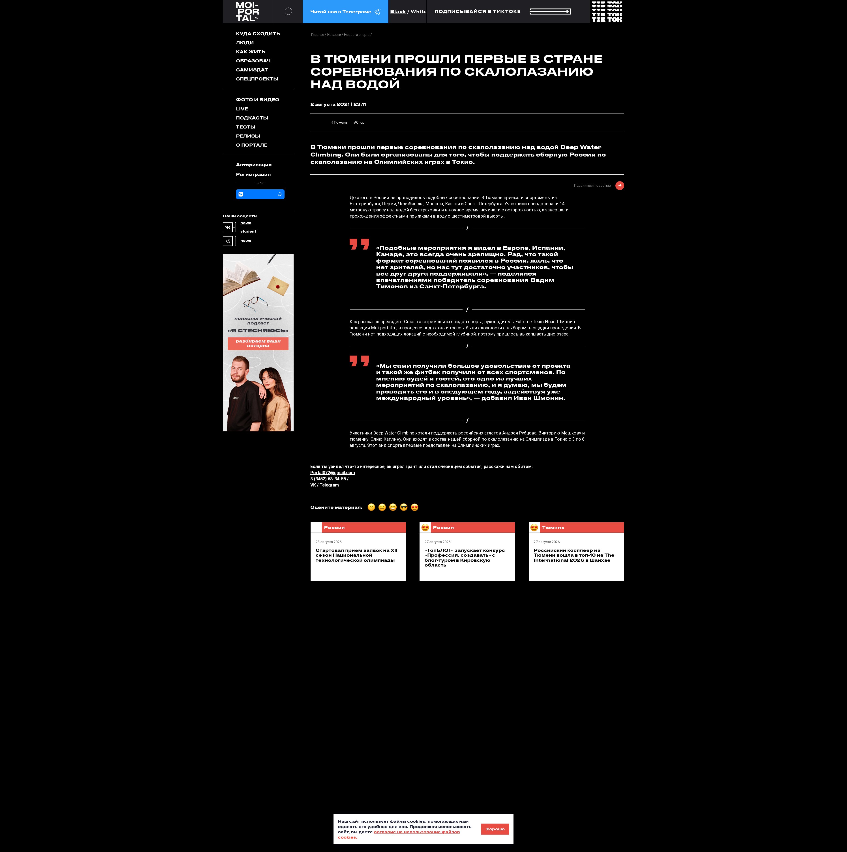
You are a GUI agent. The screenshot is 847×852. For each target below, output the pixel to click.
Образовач (253, 60)
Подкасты (252, 117)
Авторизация (254, 164)
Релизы (248, 135)
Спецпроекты (257, 78)
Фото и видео (257, 99)
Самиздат (252, 69)
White (419, 11)
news (245, 223)
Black (398, 11)
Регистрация (253, 174)
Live (242, 108)
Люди (245, 42)
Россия (334, 527)
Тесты (245, 126)
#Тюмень (339, 122)
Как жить (250, 51)
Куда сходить (258, 33)
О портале (251, 144)
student (248, 231)
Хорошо (495, 829)
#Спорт (360, 122)
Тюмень (553, 527)
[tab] (260, 164)
